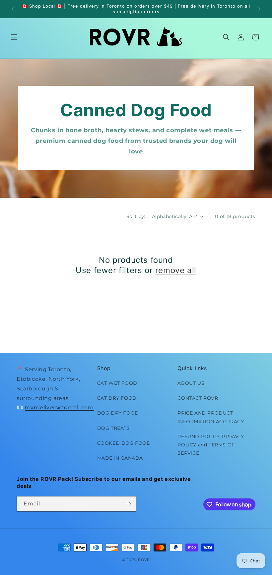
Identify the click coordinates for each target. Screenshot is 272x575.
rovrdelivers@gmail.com (59, 407)
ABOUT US (190, 383)
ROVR (144, 559)
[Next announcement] (259, 9)
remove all (175, 270)
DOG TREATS (113, 428)
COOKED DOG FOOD (124, 443)
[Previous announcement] (13, 9)
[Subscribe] (128, 504)
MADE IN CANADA (120, 458)
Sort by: (135, 216)
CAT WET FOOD (117, 383)
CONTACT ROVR (197, 398)
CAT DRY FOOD (117, 398)
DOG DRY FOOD (118, 413)
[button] (14, 37)
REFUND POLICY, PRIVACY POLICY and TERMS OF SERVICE (210, 444)
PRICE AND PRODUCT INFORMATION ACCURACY (210, 417)
